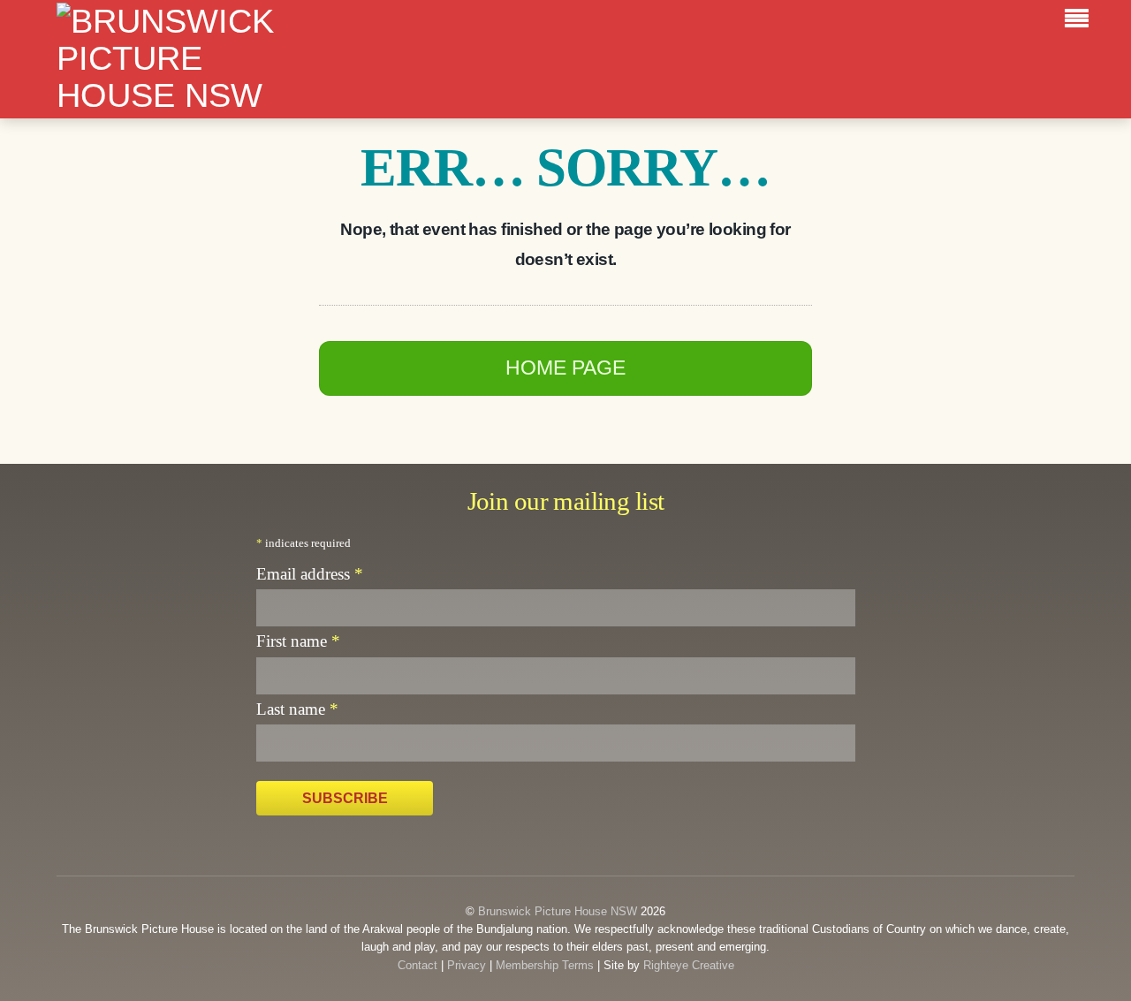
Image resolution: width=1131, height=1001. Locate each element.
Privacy (466, 965)
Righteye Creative (688, 965)
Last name (297, 709)
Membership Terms (545, 965)
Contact (417, 965)
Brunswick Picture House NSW (557, 911)
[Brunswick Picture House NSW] (185, 95)
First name (298, 641)
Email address (309, 574)
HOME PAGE (565, 367)
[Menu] (1081, 21)
